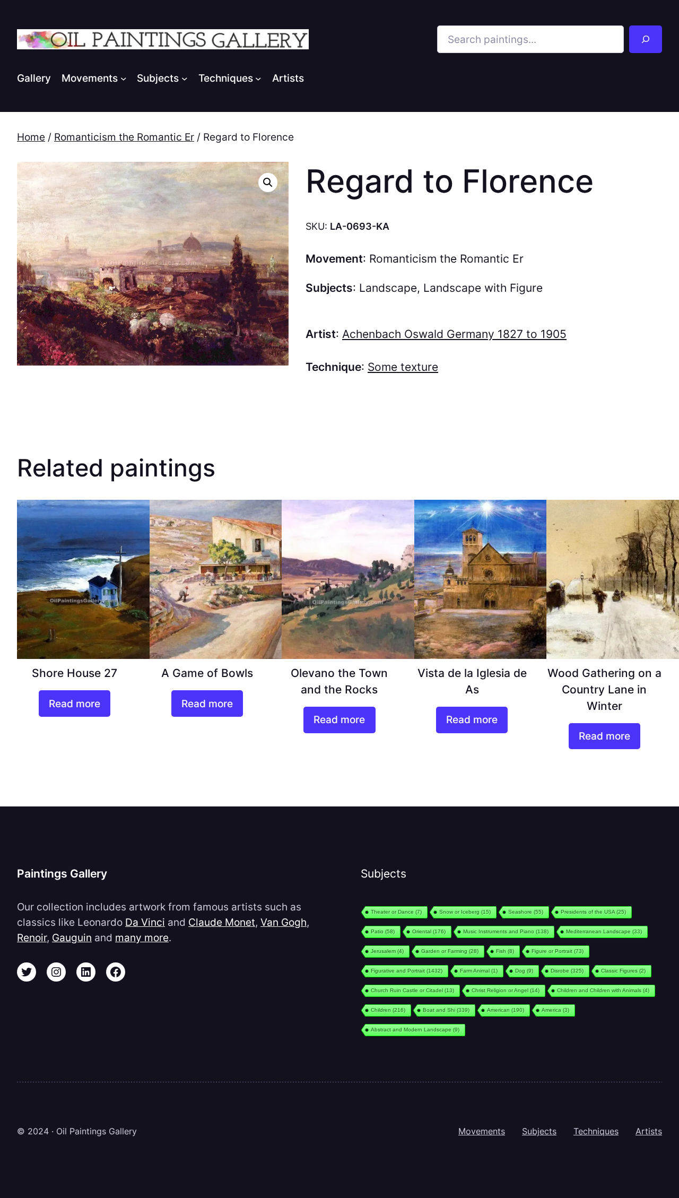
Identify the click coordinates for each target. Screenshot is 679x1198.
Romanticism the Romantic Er (124, 137)
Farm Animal (479, 971)
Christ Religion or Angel (505, 990)
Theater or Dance (396, 912)
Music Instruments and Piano (506, 931)
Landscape (388, 287)
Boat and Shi (446, 1010)
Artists (649, 1131)
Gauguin (72, 937)
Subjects (539, 1131)
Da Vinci (145, 922)
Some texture (403, 367)
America (555, 1010)
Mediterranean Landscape (604, 931)
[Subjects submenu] (184, 78)
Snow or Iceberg (465, 912)
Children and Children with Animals (603, 990)
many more (142, 937)
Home (31, 137)
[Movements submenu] (123, 78)
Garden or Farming (449, 951)
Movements (481, 1131)
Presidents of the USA (593, 912)
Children (388, 1010)
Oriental (429, 931)
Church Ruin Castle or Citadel (412, 990)
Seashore (525, 912)
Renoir (32, 937)
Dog (524, 971)
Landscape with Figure (483, 287)
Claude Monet (221, 922)
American (505, 1010)
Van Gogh (283, 922)
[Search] (645, 39)
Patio (383, 931)
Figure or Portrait (558, 951)
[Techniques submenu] (258, 78)
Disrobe (567, 971)
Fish (505, 951)
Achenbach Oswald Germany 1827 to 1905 (454, 334)
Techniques (596, 1131)
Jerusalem (387, 951)
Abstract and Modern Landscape (415, 1029)
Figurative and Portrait (406, 971)
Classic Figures (623, 971)
